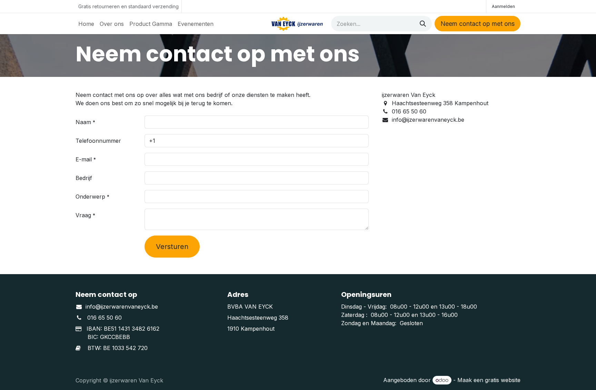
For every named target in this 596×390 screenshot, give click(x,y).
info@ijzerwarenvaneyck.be (122, 306)
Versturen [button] (172, 246)
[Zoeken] (423, 23)
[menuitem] (86, 24)
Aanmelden (503, 6)
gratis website (502, 380)
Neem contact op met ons (477, 23)
